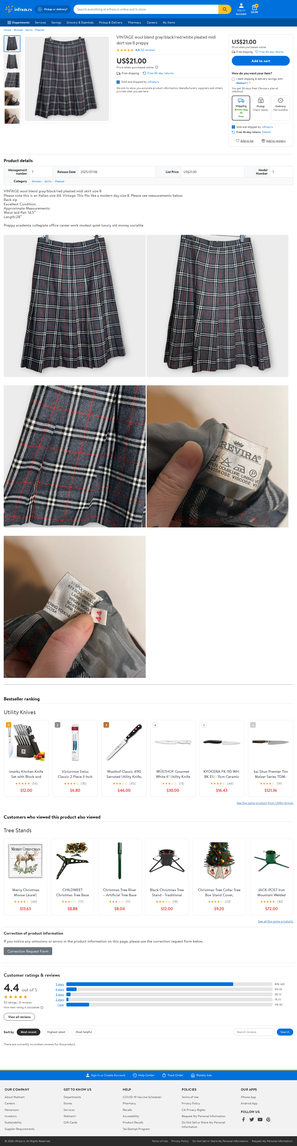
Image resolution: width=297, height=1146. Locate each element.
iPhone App (248, 1097)
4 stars (59, 989)
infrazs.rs (153, 82)
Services (40, 22)
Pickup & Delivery (111, 22)
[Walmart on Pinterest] (268, 1120)
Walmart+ (70, 1116)
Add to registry (276, 141)
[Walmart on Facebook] (243, 1120)
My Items (169, 22)
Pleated (39, 30)
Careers (152, 22)
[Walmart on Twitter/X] (251, 1120)
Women (18, 30)
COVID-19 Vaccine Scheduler (142, 1097)
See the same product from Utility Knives (265, 803)
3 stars (60, 994)
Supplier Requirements (19, 1129)
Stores (68, 1103)
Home (7, 30)
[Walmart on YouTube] (260, 1120)
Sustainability (13, 1122)
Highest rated (56, 1032)
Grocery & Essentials (80, 22)
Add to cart (261, 60)
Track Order (175, 1075)
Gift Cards (70, 1122)
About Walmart (15, 1097)
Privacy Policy (191, 1103)
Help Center (146, 1075)
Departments (20, 22)
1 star (61, 1004)
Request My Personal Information (203, 1116)
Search (285, 1032)
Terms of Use (190, 1097)
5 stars (60, 984)
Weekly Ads (204, 1075)
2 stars (60, 999)
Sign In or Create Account (108, 1075)
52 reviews (148, 50)
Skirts (29, 30)
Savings (56, 22)
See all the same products (275, 921)
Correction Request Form (27, 951)
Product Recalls (133, 1122)
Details (266, 132)
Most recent (28, 1032)
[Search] (224, 9)
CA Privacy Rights (193, 1110)
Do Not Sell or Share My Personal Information (220, 1141)
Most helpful (84, 1032)
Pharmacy (134, 22)
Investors (10, 1116)
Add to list (247, 141)
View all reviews (19, 1017)
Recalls (127, 1110)
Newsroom (12, 1110)
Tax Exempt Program (136, 1129)
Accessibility (131, 1116)
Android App (249, 1103)
